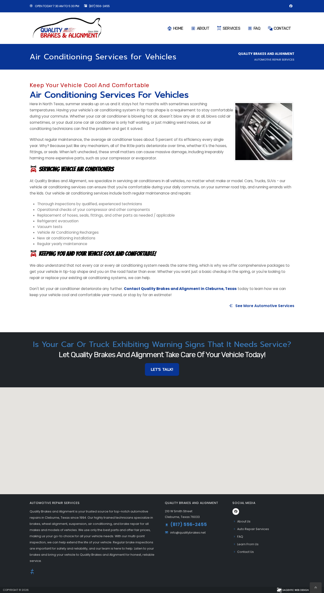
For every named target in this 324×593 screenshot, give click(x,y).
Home (178, 28)
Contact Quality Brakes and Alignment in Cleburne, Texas (180, 288)
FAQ (257, 28)
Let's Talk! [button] (162, 369)
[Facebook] (290, 6)
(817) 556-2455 (99, 6)
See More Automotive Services (264, 305)
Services (231, 28)
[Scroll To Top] (316, 587)
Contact (282, 28)
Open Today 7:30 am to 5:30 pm (56, 6)
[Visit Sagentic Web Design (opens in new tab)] (292, 590)
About (203, 28)
